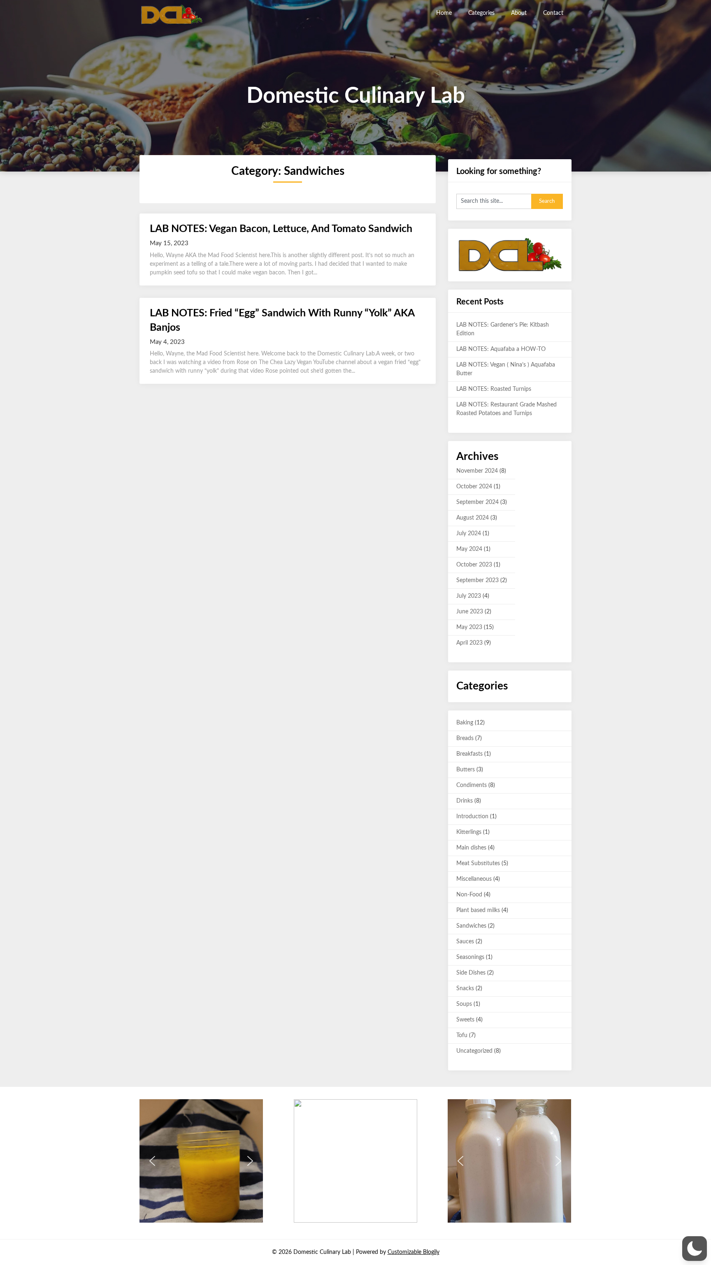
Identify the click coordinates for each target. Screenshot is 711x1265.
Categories (481, 13)
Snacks (465, 988)
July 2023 (468, 596)
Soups (464, 1004)
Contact (553, 13)
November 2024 (477, 471)
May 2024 (469, 549)
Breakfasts (469, 754)
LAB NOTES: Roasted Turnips (493, 389)
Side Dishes (471, 973)
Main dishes (471, 848)
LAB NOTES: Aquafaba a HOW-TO (501, 349)
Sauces (465, 942)
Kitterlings (468, 832)
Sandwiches (471, 926)
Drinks (464, 801)
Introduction (472, 816)
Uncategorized (474, 1051)
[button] (152, 1161)
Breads (465, 738)
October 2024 (474, 487)
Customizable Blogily (413, 1252)
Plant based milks (478, 910)
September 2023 (477, 580)
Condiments (471, 785)
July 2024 (468, 533)
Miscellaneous (474, 879)
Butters (465, 770)
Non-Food (469, 895)
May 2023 (469, 627)
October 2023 (474, 565)
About (519, 13)
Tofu (461, 1035)
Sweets (465, 1020)
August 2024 (472, 518)
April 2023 (469, 643)
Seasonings (470, 957)
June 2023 (469, 612)
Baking (464, 723)
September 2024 (477, 502)
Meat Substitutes (478, 863)
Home (444, 13)
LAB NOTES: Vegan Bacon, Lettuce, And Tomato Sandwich (281, 229)
